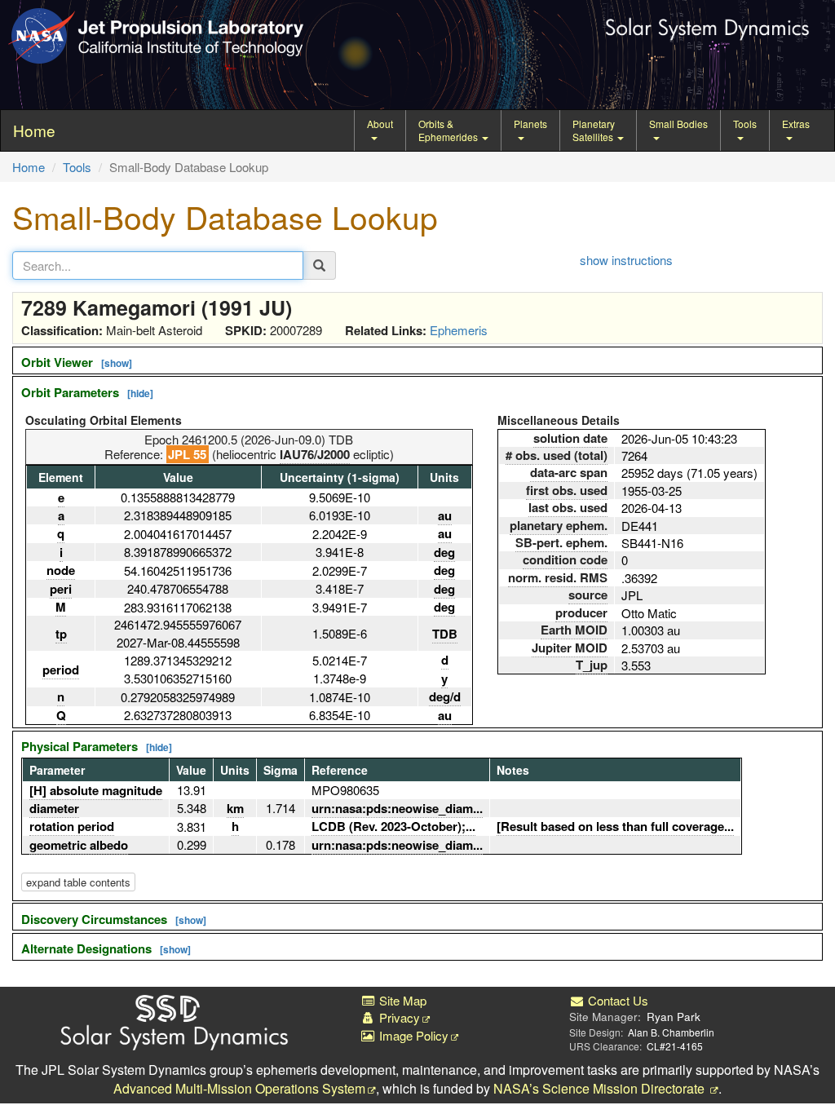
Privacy (398, 1017)
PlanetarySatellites (594, 130)
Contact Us (616, 1000)
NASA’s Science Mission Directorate (600, 1088)
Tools (745, 123)
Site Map (401, 1000)
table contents (78, 882)
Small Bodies (678, 123)
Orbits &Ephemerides (449, 130)
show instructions (626, 259)
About (380, 123)
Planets (530, 123)
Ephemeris (459, 329)
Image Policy (412, 1035)
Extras (796, 123)
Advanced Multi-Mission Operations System (239, 1088)
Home (28, 166)
